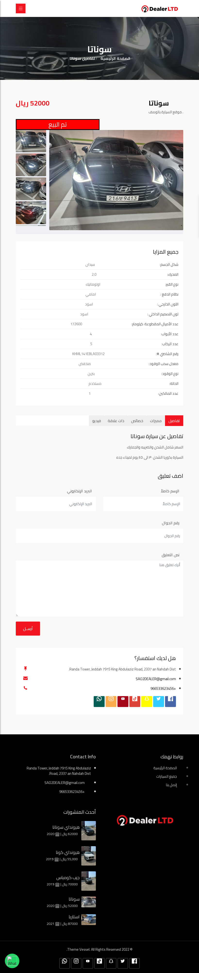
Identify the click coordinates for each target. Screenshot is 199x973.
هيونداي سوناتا (66, 827)
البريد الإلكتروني (79, 490)
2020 (51, 834)
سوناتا (74, 899)
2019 (50, 859)
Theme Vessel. (78, 949)
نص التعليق (170, 554)
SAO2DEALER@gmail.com (156, 678)
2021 (51, 923)
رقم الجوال (170, 522)
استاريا (74, 917)
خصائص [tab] (137, 420)
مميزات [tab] (156, 420)
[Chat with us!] (12, 961)
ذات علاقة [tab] (116, 420)
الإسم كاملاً (170, 490)
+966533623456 (163, 688)
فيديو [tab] (96, 420)
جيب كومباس (68, 878)
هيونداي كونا (68, 852)
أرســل (28, 628)
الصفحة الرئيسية (115, 58)
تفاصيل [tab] (174, 420)
